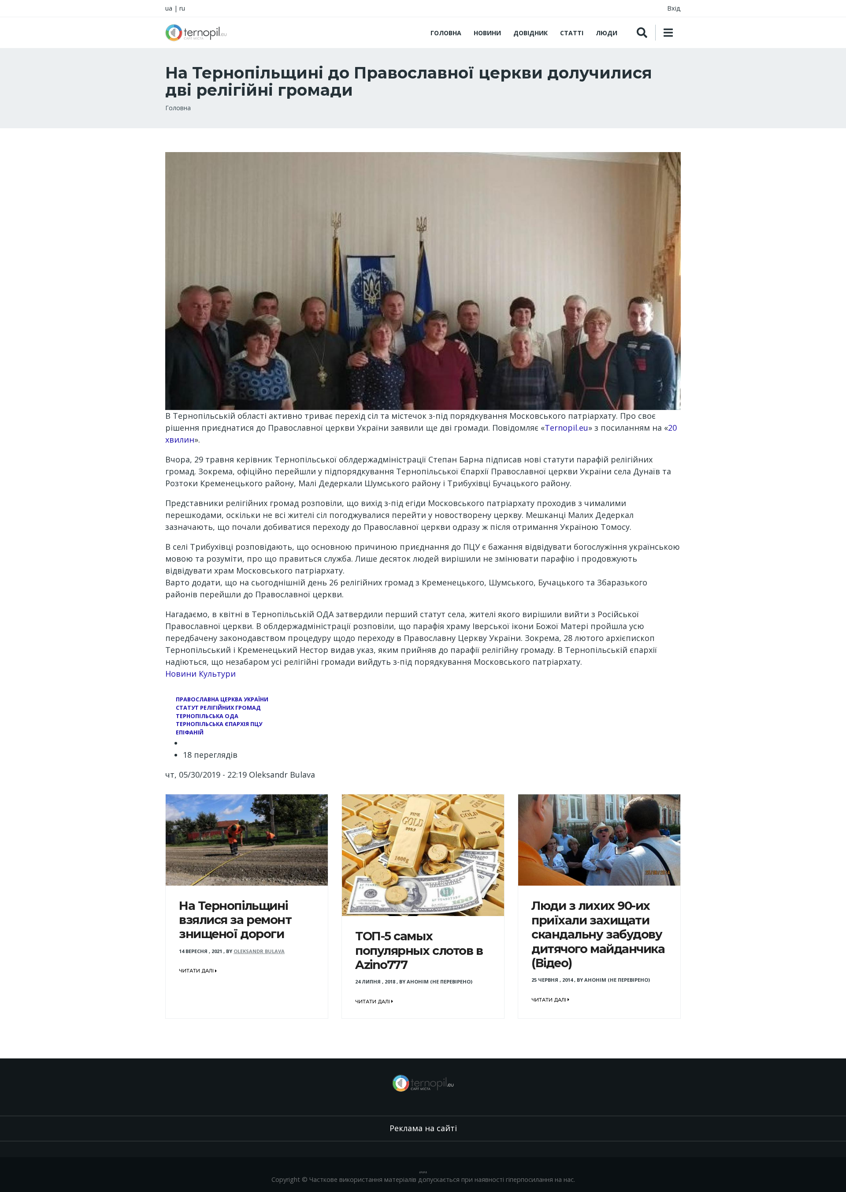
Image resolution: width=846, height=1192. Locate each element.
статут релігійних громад (218, 707)
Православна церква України (222, 699)
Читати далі (197, 971)
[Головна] (196, 32)
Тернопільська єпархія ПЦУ (219, 724)
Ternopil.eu (566, 427)
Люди (606, 33)
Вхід (674, 8)
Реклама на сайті (423, 1128)
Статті (571, 33)
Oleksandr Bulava (259, 951)
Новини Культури (200, 673)
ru (182, 8)
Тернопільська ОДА (207, 716)
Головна (445, 33)
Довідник (530, 33)
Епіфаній (190, 732)
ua (168, 8)
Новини (487, 33)
